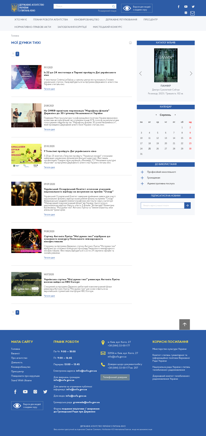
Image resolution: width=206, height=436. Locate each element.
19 (157, 143)
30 (190, 148)
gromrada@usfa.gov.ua (86, 402)
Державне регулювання (121, 19)
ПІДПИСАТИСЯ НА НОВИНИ (165, 196)
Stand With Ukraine (21, 380)
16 (190, 138)
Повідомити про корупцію (25, 376)
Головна (15, 36)
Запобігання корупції (72, 27)
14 (174, 138)
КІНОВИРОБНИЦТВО (86, 19)
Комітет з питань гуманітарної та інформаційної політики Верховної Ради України (171, 358)
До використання (166, 164)
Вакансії (15, 353)
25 (149, 148)
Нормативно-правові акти (32, 27)
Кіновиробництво (20, 367)
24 (141, 148)
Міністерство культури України (170, 349)
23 (190, 143)
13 (166, 138)
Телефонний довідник (115, 377)
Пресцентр (151, 19)
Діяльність (17, 362)
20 (166, 143)
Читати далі (49, 89)
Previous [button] (140, 73)
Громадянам (153, 178)
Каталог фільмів (165, 43)
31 (141, 154)
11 (149, 138)
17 (141, 143)
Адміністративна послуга (160, 183)
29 (182, 148)
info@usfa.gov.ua (86, 371)
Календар (166, 107)
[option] (166, 73)
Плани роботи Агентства (50, 19)
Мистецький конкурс (107, 27)
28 (174, 148)
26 (157, 148)
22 (182, 143)
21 (174, 143)
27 (166, 148)
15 (182, 138)
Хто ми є (20, 19)
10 (141, 138)
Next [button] (191, 73)
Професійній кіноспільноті (161, 172)
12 (157, 138)
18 (149, 143)
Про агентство (19, 358)
